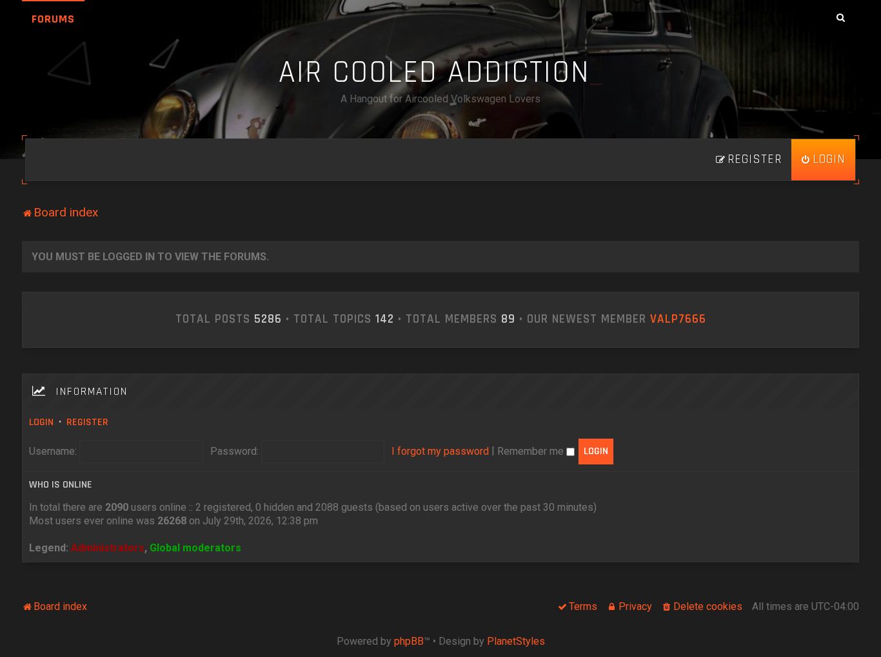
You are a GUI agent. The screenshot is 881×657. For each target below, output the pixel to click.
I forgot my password (440, 451)
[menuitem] (823, 159)
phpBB (409, 641)
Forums (53, 19)
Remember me (531, 451)
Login (41, 422)
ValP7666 (678, 319)
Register (87, 422)
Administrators (107, 548)
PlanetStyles (516, 641)
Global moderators (195, 548)
